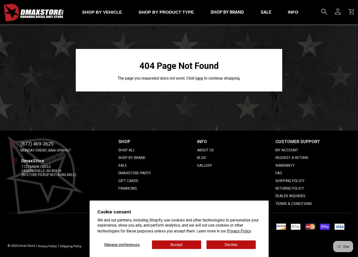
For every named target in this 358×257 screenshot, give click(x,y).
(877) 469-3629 (37, 144)
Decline (231, 244)
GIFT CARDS (128, 181)
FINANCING (127, 188)
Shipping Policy (71, 246)
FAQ (278, 173)
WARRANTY (285, 165)
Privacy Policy (239, 231)
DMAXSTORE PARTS (134, 173)
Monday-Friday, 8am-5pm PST (45, 150)
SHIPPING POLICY (289, 181)
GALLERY (204, 165)
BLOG (201, 158)
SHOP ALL (126, 150)
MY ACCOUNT (286, 150)
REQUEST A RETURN (291, 158)
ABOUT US (205, 150)
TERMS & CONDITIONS (293, 204)
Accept (176, 244)
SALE (266, 12)
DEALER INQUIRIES (290, 196)
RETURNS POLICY (289, 188)
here (199, 78)
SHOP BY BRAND (227, 12)
